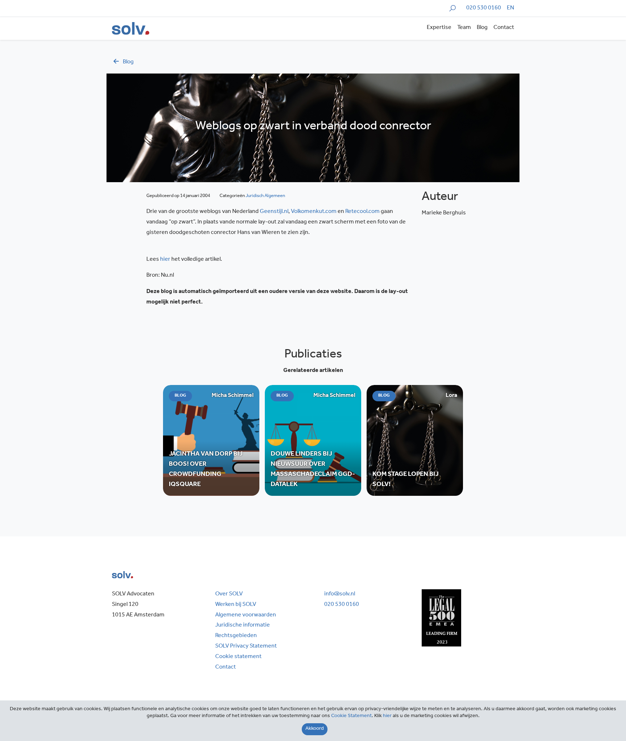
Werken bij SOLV (235, 605)
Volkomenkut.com (314, 212)
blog (128, 62)
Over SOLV (229, 594)
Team (464, 28)
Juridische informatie (242, 625)
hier (165, 260)
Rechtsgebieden (236, 636)
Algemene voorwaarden (245, 615)
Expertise (439, 28)
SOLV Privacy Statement (246, 646)
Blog (482, 28)
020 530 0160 (483, 8)
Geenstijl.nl (274, 212)
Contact (503, 28)
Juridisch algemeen (265, 196)
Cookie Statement (351, 716)
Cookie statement (238, 657)
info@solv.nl (339, 594)
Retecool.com (363, 212)
